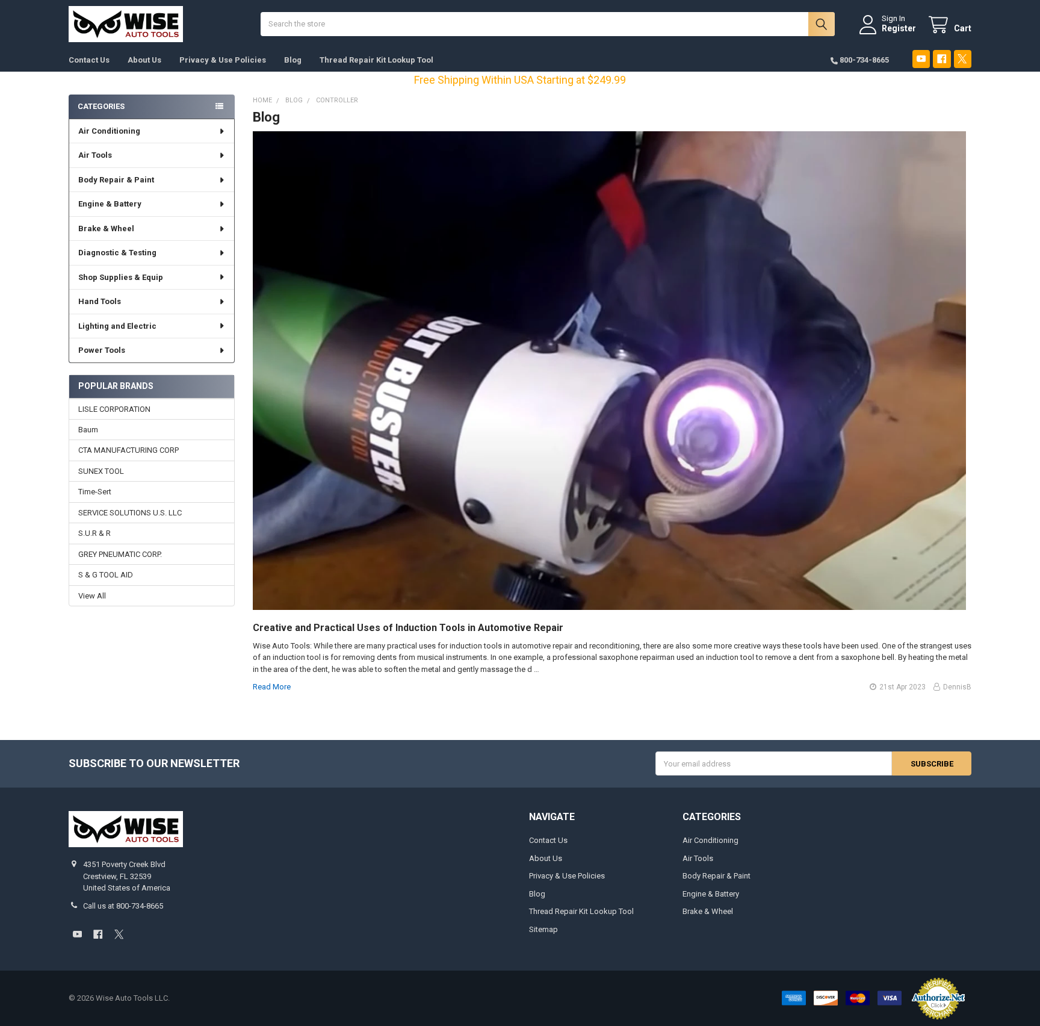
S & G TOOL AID (105, 574)
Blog (293, 59)
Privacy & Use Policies (222, 59)
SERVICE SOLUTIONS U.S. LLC (130, 512)
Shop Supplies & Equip (120, 277)
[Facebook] (941, 58)
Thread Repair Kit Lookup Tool (376, 59)
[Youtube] (921, 58)
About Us (144, 59)
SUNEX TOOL (101, 471)
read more (272, 686)
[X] (962, 58)
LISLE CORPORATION (114, 409)
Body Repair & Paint (116, 179)
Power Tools (101, 350)
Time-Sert (94, 491)
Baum (88, 429)
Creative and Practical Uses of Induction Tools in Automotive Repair (408, 627)
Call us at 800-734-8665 (123, 905)
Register (899, 28)
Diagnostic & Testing (117, 252)
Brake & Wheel (106, 228)
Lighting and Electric (117, 326)
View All (92, 595)
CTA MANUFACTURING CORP (128, 450)
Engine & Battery (109, 203)
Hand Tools (99, 301)
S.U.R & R (94, 533)
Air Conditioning (109, 130)
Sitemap (543, 929)
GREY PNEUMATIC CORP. (120, 554)
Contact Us (89, 59)
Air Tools (95, 155)
